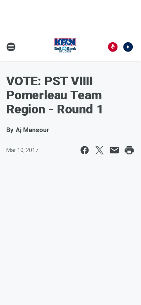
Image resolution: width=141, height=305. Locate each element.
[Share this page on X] (99, 150)
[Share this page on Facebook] (84, 150)
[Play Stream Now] (128, 47)
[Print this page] (129, 150)
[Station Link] (65, 46)
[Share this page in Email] (114, 150)
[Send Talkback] (113, 47)
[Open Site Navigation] (11, 47)
